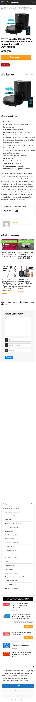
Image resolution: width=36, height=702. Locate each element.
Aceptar (18, 685)
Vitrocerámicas (9, 550)
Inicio (3, 7)
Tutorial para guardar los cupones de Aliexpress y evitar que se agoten (22, 654)
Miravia (13, 637)
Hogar (8, 7)
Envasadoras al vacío (11, 573)
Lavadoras (8, 531)
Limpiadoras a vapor (10, 584)
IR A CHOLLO (17, 57)
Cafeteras (8, 519)
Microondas (8, 546)
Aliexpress (14, 610)
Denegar (18, 691)
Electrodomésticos (17, 7)
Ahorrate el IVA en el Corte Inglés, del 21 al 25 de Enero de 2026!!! (9, 254)
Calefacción (8, 538)
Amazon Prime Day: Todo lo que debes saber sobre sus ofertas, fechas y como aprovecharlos (21, 616)
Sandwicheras (9, 565)
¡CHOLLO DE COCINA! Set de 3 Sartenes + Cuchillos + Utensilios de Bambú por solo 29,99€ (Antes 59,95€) (26, 283)
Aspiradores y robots (11, 512)
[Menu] (2, 2)
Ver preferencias (18, 696)
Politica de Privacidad (15, 700)
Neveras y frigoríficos (11, 527)
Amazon (14, 626)
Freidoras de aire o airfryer (12, 523)
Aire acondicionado (10, 588)
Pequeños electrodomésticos (13, 577)
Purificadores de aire (11, 580)
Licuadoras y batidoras (11, 554)
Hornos (7, 561)
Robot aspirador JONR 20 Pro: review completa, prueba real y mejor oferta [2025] (26, 255)
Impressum (24, 700)
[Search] (33, 2)
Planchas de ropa (10, 535)
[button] (33, 667)
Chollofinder (10, 74)
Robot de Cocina (10, 558)
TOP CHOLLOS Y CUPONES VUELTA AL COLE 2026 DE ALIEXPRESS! (20, 605)
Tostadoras (8, 569)
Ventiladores (8, 516)
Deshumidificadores (10, 542)
